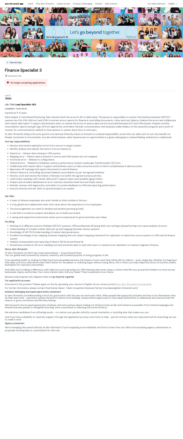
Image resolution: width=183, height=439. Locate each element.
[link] (14, 3)
